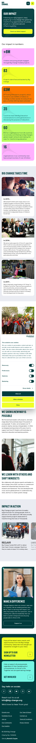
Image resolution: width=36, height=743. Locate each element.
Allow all (18, 393)
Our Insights (6, 726)
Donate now (6, 712)
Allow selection (18, 399)
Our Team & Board (25, 712)
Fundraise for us (7, 716)
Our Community (7, 722)
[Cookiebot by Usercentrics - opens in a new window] (26, 336)
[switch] (31, 370)
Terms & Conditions (26, 719)
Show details (27, 388)
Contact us (23, 716)
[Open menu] (32, 3)
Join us (4, 719)
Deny (18, 405)
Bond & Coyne (12, 738)
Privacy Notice (24, 722)
